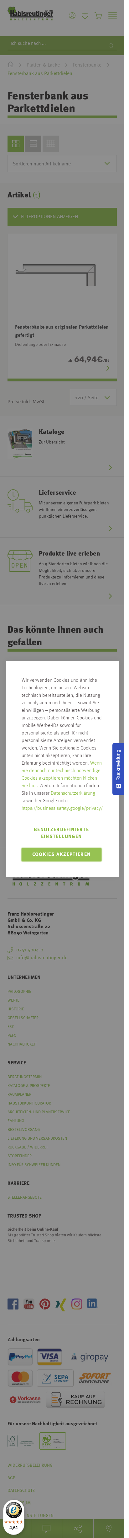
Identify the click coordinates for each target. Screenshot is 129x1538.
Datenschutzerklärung (73, 793)
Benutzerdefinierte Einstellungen (61, 833)
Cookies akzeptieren (61, 854)
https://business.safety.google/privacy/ (62, 808)
